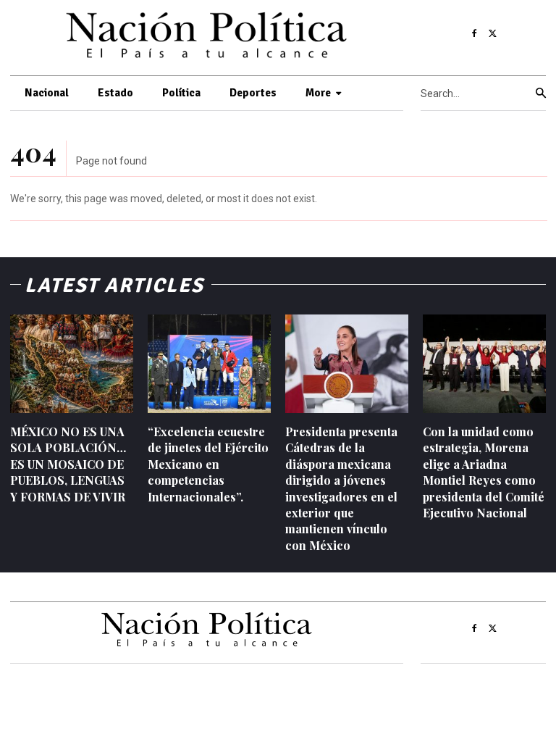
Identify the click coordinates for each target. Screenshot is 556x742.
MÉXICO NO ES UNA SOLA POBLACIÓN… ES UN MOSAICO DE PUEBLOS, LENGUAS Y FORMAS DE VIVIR (68, 464)
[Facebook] (474, 34)
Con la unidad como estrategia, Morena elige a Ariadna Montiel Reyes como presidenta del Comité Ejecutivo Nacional (483, 472)
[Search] (541, 93)
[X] (493, 34)
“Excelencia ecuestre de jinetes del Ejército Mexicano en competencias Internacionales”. (208, 464)
